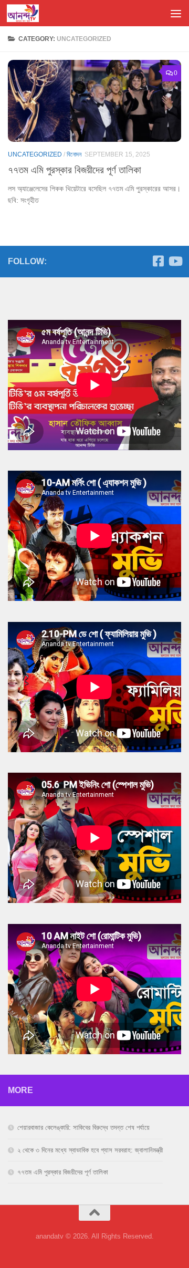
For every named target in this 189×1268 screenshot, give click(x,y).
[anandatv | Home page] (28, 13)
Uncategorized (35, 154)
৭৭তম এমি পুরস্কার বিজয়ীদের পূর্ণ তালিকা (74, 169)
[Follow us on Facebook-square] (158, 261)
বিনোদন (74, 154)
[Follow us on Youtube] (175, 261)
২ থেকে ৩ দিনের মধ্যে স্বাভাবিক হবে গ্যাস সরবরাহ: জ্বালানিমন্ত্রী (90, 1150)
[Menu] (176, 13)
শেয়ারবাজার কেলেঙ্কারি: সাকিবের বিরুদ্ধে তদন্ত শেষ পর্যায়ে (83, 1127)
